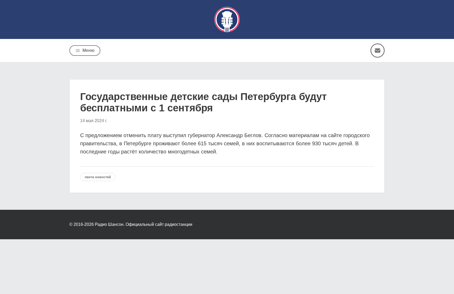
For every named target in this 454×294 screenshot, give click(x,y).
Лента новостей (98, 177)
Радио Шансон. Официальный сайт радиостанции (143, 224)
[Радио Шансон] (227, 19)
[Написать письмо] (377, 50)
